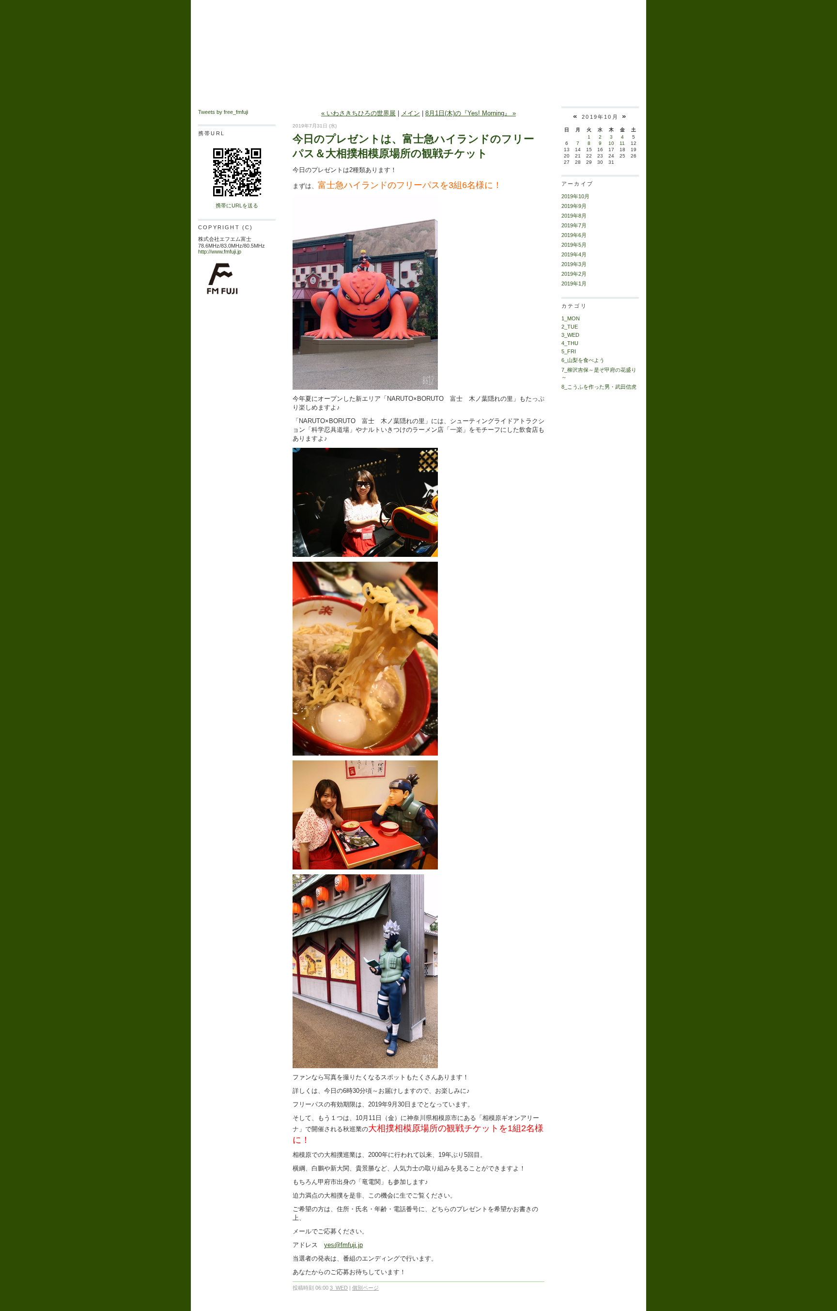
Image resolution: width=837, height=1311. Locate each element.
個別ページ (365, 1288)
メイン (410, 113)
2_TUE (569, 327)
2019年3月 (574, 264)
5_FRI (568, 351)
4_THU (569, 343)
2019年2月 (574, 274)
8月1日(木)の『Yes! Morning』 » (470, 113)
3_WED (339, 1288)
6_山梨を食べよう (582, 360)
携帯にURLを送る (237, 205)
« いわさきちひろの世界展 (358, 113)
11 (622, 143)
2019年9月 (574, 206)
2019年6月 (574, 235)
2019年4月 (574, 254)
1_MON (570, 318)
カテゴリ (574, 306)
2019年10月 (575, 196)
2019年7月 (574, 225)
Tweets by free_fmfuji (223, 112)
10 (611, 143)
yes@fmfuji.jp (343, 1244)
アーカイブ (577, 184)
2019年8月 (574, 216)
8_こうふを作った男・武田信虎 (598, 387)
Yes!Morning (418, 30)
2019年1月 (574, 283)
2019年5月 (574, 245)
